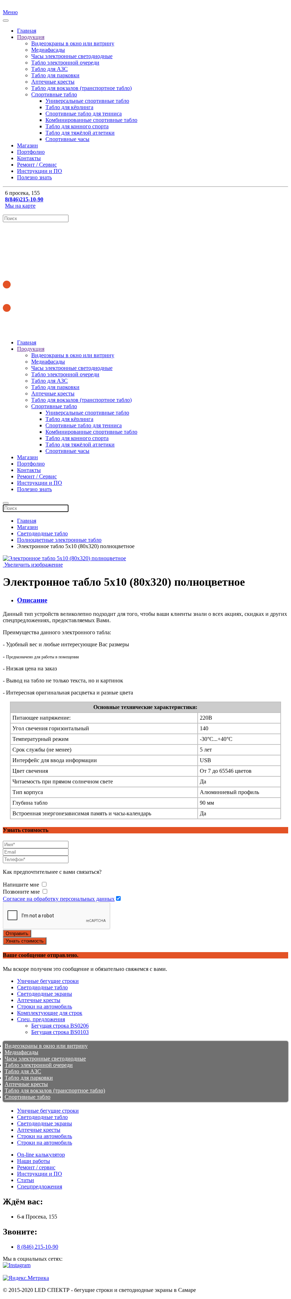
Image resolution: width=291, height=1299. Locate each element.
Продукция (30, 37)
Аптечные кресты (53, 82)
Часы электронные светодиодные (71, 56)
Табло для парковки (55, 75)
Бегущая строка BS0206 (60, 1026)
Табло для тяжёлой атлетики (80, 133)
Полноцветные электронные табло (59, 540)
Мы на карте (20, 206)
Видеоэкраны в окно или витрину (72, 43)
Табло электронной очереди (65, 63)
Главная (26, 31)
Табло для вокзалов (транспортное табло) (81, 88)
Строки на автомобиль (44, 1006)
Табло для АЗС (49, 69)
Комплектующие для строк (49, 1013)
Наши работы (33, 1161)
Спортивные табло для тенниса (83, 114)
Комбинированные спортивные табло (91, 120)
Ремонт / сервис (36, 1167)
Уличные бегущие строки (48, 981)
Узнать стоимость (25, 941)
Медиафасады (48, 50)
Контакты (29, 158)
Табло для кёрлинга (69, 107)
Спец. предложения (41, 1019)
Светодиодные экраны (44, 994)
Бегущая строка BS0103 (60, 1032)
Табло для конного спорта (77, 126)
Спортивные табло (54, 94)
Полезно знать (34, 177)
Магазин (27, 145)
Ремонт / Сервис (37, 165)
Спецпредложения (39, 1186)
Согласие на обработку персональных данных (59, 899)
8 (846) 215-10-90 (37, 1247)
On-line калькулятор (41, 1155)
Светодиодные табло (42, 533)
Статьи (25, 1180)
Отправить (17, 933)
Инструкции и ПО (39, 171)
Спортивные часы (67, 139)
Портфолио (31, 152)
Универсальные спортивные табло (87, 101)
